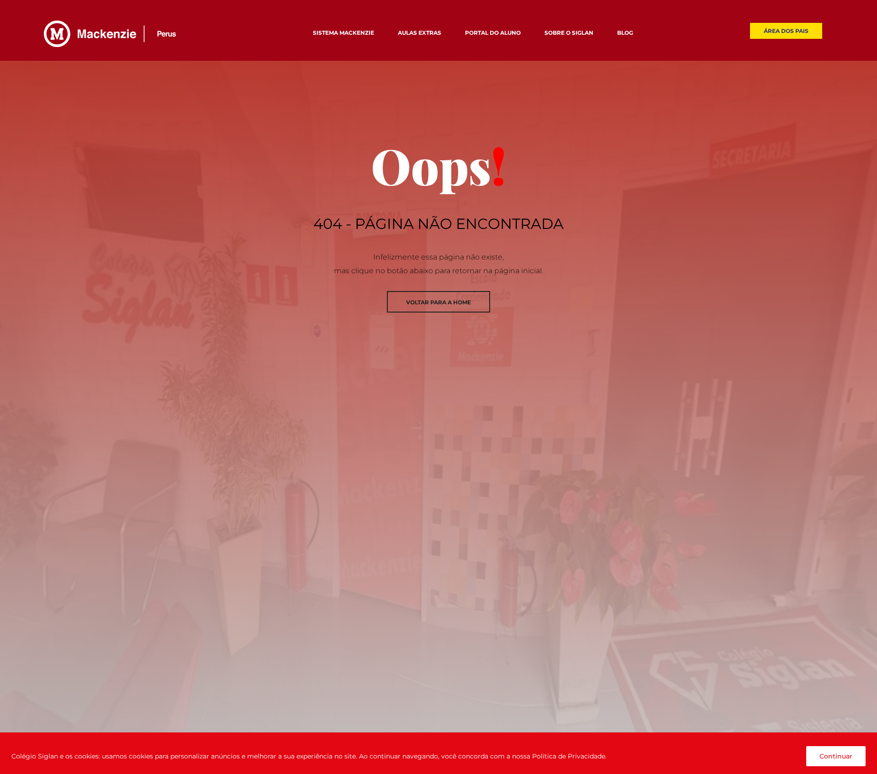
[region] (438, 753)
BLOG (625, 32)
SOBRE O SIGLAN (568, 32)
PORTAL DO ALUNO (493, 32)
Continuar (835, 756)
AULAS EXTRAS (419, 32)
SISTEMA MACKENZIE (343, 32)
